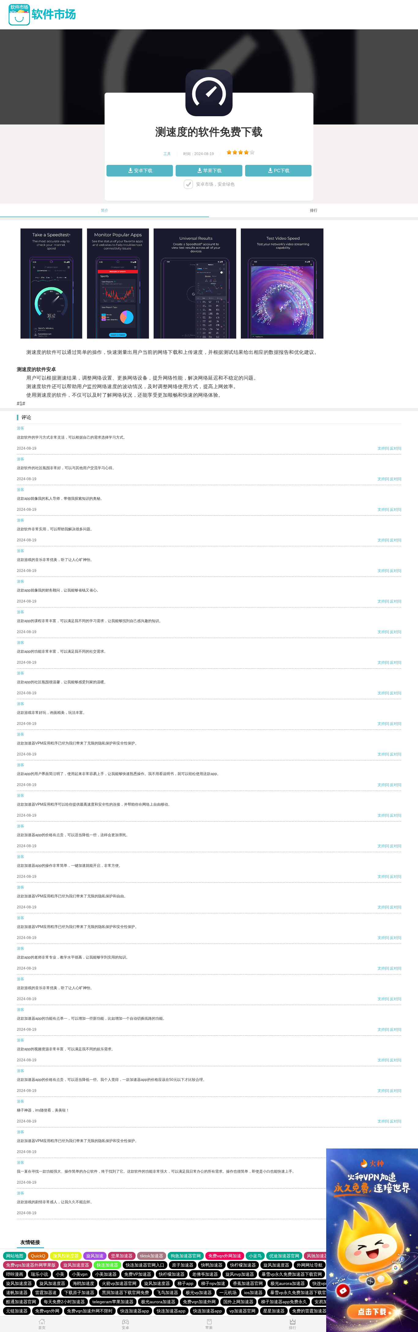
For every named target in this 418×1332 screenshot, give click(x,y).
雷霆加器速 (46, 1292)
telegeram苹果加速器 (112, 1301)
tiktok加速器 (151, 1255)
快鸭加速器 (211, 1265)
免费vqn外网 (47, 1310)
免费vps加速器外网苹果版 (31, 1265)
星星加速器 (274, 1310)
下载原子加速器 (79, 1292)
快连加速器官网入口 (145, 1265)
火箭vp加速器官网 (119, 1283)
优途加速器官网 (284, 1255)
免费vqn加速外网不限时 (90, 1310)
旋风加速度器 (66, 1255)
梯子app (185, 1283)
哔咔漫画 (14, 1274)
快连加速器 (107, 1265)
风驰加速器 (317, 1255)
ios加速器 (253, 1292)
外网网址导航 (310, 1265)
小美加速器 (106, 1274)
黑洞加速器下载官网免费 (125, 1292)
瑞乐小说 (39, 1274)
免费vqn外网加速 (224, 1255)
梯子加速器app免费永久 (284, 1301)
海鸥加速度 (83, 1283)
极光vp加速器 (199, 1292)
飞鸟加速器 (167, 1292)
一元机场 (228, 1292)
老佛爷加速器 (205, 1274)
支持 (381, 448)
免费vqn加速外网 (199, 1301)
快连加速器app (134, 1310)
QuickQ (38, 1255)
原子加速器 (182, 1265)
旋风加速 (94, 1255)
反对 (393, 448)
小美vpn (80, 1274)
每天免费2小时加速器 (64, 1301)
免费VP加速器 (137, 1274)
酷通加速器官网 (21, 1301)
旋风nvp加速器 (240, 1274)
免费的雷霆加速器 (309, 1310)
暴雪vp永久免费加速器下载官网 (292, 1274)
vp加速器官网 (243, 1310)
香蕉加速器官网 (248, 1283)
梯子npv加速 (213, 1283)
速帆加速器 (17, 1292)
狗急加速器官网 (186, 1255)
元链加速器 (17, 1310)
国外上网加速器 (238, 1301)
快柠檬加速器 (243, 1265)
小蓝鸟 (255, 1255)
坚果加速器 (121, 1255)
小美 (60, 1274)
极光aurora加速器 (288, 1283)
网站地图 (14, 1255)
